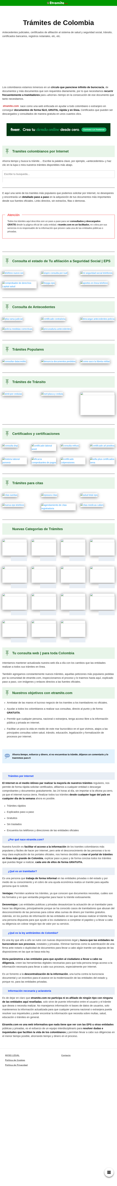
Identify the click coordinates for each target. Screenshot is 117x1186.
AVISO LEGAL (12, 1055)
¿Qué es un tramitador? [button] (22, 871)
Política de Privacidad (16, 1065)
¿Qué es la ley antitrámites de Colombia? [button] (33, 933)
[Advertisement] (58, 62)
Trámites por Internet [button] (21, 776)
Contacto (66, 1055)
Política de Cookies (15, 1060)
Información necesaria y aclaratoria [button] (29, 990)
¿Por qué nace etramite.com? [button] (26, 839)
